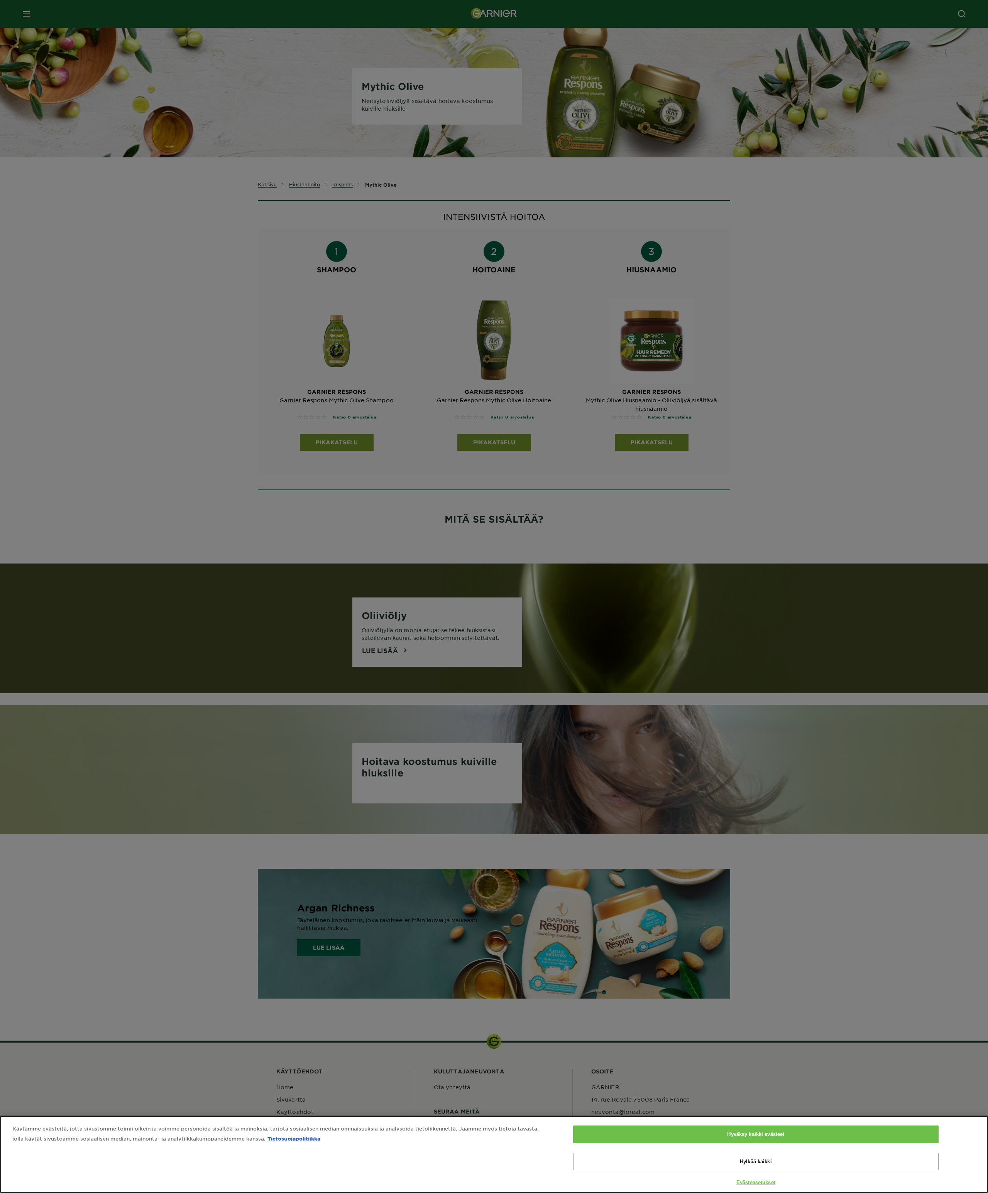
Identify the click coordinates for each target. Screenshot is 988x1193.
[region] (494, 1154)
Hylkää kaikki (756, 1161)
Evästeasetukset (755, 1182)
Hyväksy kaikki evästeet (755, 1134)
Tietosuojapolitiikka (293, 1138)
